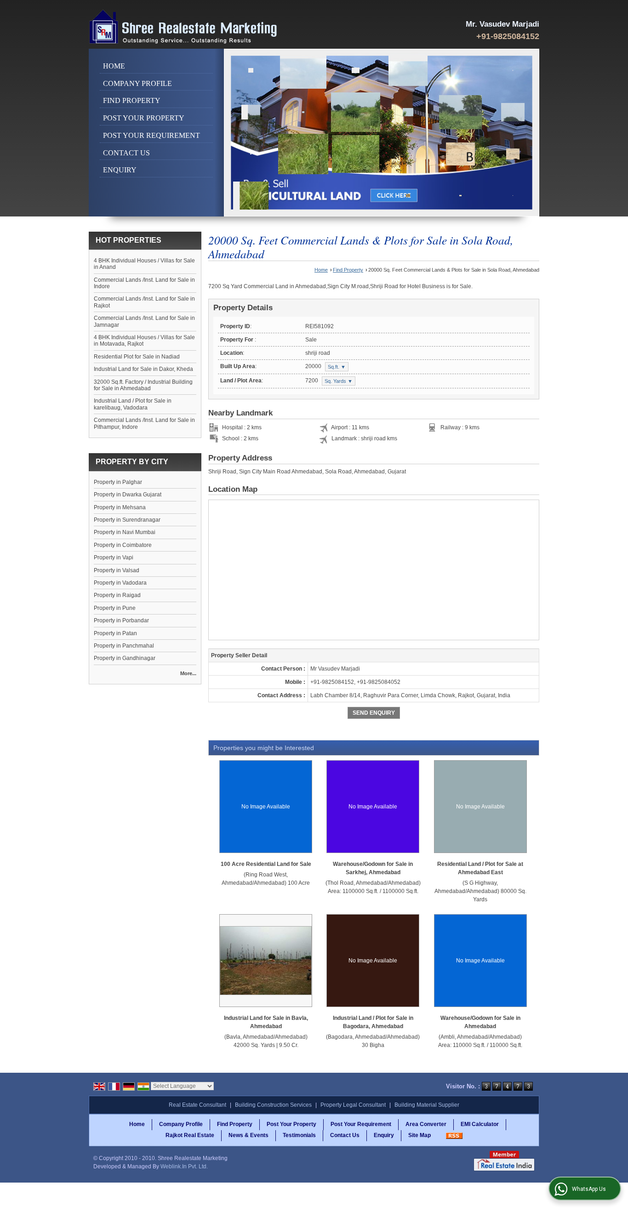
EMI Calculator (480, 1124)
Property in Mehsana (120, 507)
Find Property (131, 100)
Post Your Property (143, 118)
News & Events (248, 1135)
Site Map (419, 1135)
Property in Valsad (116, 570)
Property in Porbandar (121, 620)
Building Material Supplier (426, 1105)
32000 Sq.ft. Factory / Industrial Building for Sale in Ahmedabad (143, 385)
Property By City (132, 462)
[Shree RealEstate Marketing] (183, 26)
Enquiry (120, 170)
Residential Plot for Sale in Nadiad (137, 356)
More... (188, 673)
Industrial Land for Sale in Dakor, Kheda (143, 369)
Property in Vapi (113, 557)
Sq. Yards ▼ (339, 381)
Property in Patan (115, 633)
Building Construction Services (273, 1105)
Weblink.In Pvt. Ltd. (184, 1166)
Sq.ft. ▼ (337, 367)
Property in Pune (115, 608)
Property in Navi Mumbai (124, 532)
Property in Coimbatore (123, 545)
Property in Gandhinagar (124, 658)
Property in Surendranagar (127, 520)
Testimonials (299, 1135)
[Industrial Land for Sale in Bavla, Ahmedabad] (266, 960)
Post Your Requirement (151, 135)
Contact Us (126, 153)
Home (114, 66)
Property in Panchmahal (124, 646)
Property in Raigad (117, 595)
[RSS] (454, 1135)
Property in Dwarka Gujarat (127, 494)
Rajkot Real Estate (190, 1135)
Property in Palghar (118, 482)
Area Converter (425, 1124)
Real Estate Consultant (197, 1105)
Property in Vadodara (120, 583)
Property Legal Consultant (353, 1105)
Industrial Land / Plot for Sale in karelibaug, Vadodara (132, 404)
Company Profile (137, 83)
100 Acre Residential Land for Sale (266, 864)
